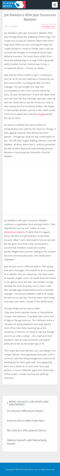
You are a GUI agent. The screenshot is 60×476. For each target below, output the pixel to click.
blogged (42, 114)
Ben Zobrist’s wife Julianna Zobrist (26, 430)
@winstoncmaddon (14, 232)
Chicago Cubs (49, 26)
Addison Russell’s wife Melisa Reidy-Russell (27, 441)
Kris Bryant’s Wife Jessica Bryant (25, 411)
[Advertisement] (30, 189)
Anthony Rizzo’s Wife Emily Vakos (26, 420)
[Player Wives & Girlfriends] (13, 4)
